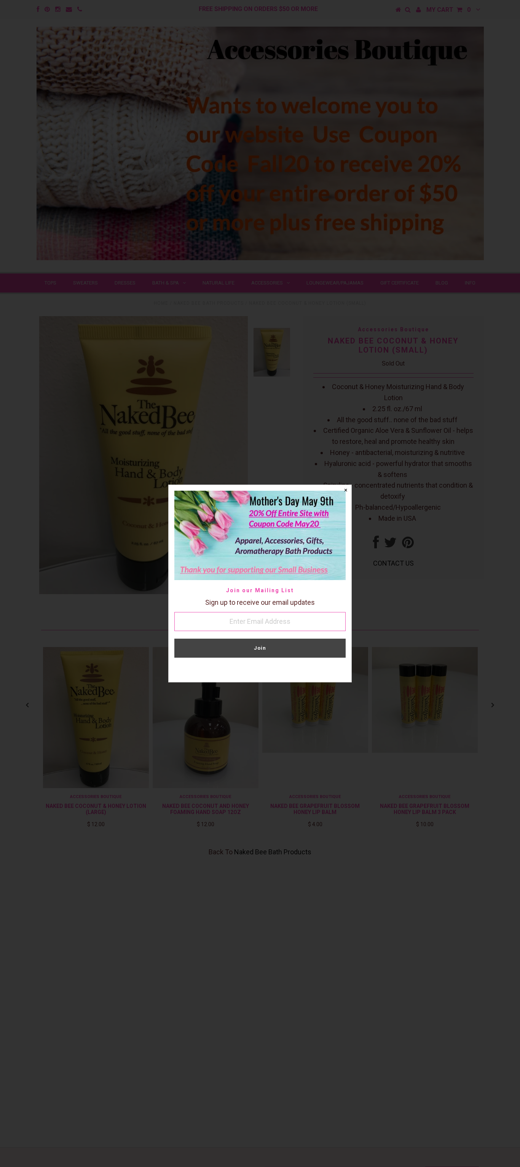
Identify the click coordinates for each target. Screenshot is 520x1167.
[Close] (345, 490)
